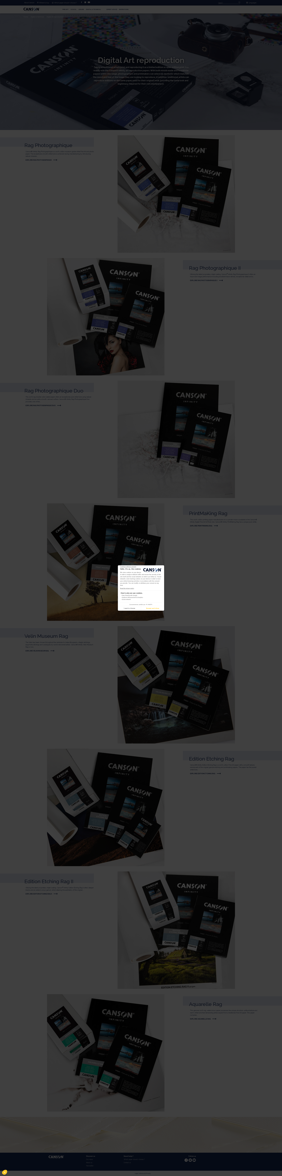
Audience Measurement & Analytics (132, 597)
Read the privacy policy (127, 588)
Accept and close (152, 608)
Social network (126, 599)
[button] (4, 1172)
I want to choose (129, 608)
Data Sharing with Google (129, 595)
